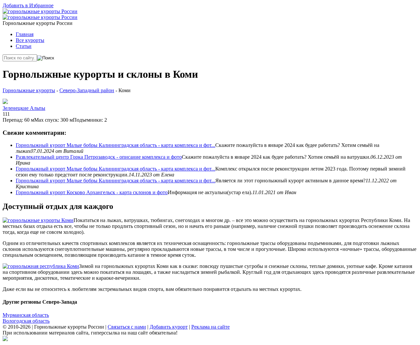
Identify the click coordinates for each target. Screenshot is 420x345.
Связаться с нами (127, 327)
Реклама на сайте (210, 327)
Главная (24, 34)
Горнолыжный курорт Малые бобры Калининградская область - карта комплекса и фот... (115, 145)
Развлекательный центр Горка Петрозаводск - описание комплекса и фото (99, 157)
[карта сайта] (5, 339)
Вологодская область (26, 321)
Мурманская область (26, 315)
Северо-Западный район (86, 90)
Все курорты (30, 40)
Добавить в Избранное (28, 5)
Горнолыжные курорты (29, 90)
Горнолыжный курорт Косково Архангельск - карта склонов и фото (92, 192)
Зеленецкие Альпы (24, 108)
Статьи (24, 46)
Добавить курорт (169, 327)
